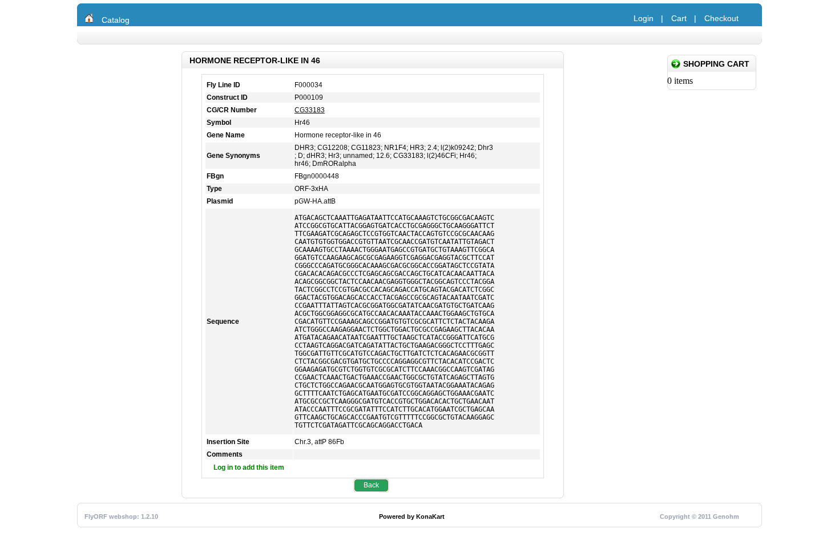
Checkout (721, 18)
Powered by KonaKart (412, 516)
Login (644, 18)
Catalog (116, 20)
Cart (679, 18)
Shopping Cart (716, 63)
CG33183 (310, 110)
